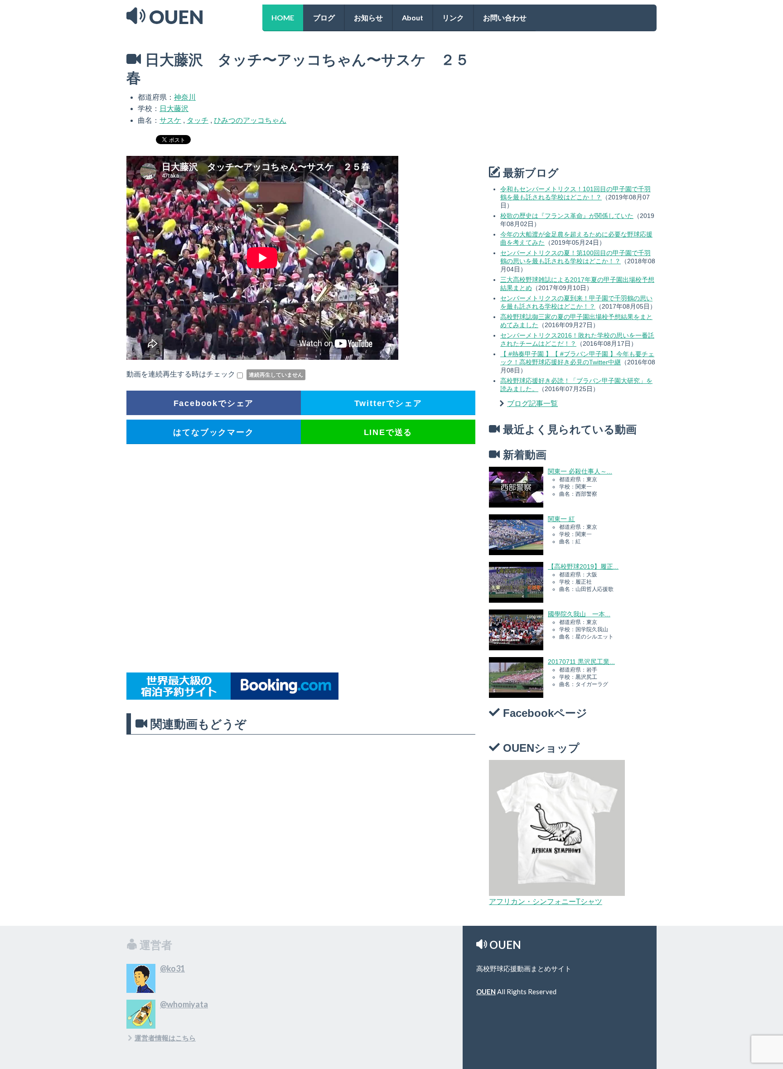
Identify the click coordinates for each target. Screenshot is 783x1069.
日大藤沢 (174, 108)
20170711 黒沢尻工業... (581, 661)
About (412, 17)
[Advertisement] (300, 558)
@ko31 (172, 968)
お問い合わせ (505, 17)
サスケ (170, 120)
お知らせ (368, 17)
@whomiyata (184, 1004)
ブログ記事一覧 (532, 403)
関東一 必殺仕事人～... (580, 471)
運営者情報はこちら (165, 1038)
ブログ (324, 17)
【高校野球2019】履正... (583, 566)
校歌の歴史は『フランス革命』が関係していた (566, 215)
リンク (453, 17)
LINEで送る (388, 432)
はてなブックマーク (213, 432)
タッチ (197, 120)
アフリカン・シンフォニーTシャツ (545, 901)
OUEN (486, 991)
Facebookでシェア (214, 403)
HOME (282, 17)
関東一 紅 (561, 518)
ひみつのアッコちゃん (250, 120)
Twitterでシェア (388, 403)
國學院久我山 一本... (579, 614)
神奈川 (185, 97)
